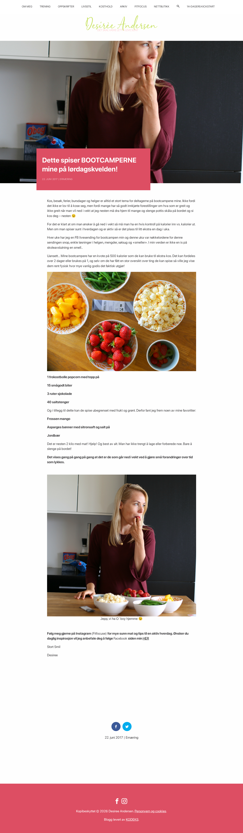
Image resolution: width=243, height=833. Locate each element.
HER (146, 638)
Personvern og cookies (150, 811)
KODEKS (132, 819)
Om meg (27, 6)
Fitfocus (141, 6)
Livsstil (86, 6)
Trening (45, 6)
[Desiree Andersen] (121, 23)
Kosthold (106, 6)
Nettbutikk (161, 6)
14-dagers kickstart (201, 6)
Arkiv (123, 6)
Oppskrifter (66, 6)
